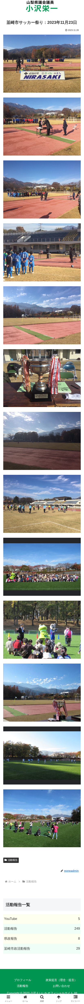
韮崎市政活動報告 (42, 948)
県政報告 (42, 938)
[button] (75, 591)
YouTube (42, 919)
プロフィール (22, 980)
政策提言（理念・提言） (61, 980)
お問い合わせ (61, 986)
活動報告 (13, 860)
